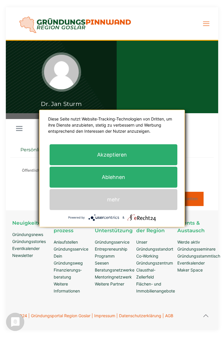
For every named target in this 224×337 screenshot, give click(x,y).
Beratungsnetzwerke (114, 269)
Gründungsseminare (196, 248)
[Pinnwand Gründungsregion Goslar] (75, 36)
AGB (169, 315)
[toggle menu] (19, 129)
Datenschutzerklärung (140, 315)
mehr (113, 199)
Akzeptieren (112, 155)
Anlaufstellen (66, 242)
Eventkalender (26, 248)
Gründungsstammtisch (198, 255)
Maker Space (190, 269)
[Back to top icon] (206, 316)
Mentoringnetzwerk (113, 276)
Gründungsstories (29, 241)
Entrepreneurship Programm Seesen (111, 255)
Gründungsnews (27, 234)
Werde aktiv (188, 242)
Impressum (104, 315)
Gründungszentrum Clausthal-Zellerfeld (154, 269)
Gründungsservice (71, 248)
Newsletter (22, 255)
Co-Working (147, 255)
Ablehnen (113, 177)
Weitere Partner (109, 283)
